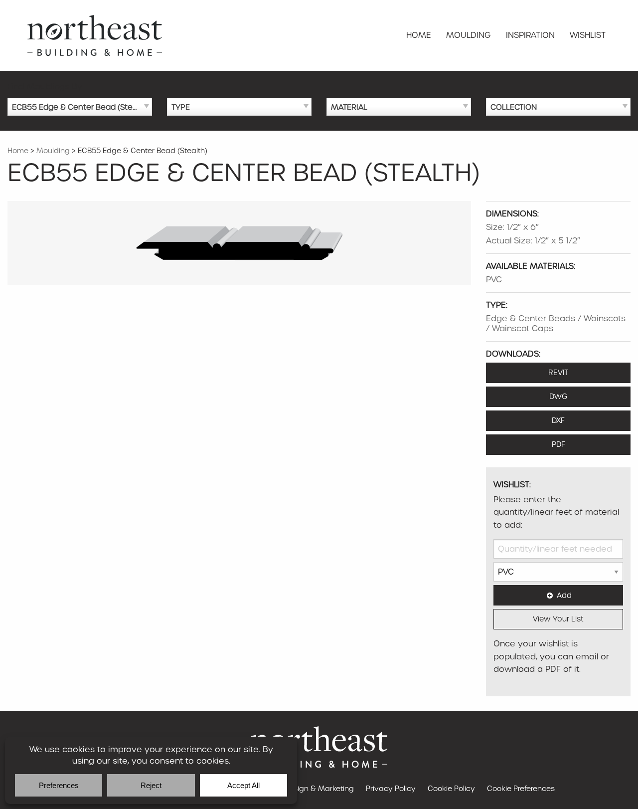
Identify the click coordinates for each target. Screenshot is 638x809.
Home (418, 35)
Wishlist (588, 35)
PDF (558, 444)
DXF (558, 420)
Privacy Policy (391, 788)
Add (564, 595)
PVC (494, 279)
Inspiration (530, 35)
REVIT (558, 372)
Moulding (468, 35)
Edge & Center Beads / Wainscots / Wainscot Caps (556, 323)
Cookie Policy (451, 788)
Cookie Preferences (521, 788)
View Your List (558, 618)
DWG (558, 396)
